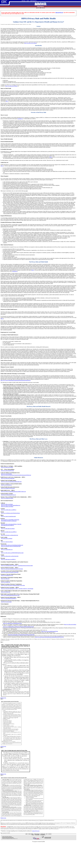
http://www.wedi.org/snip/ (6, 601)
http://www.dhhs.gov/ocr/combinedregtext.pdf (12, 623)
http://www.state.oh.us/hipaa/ (7, 541)
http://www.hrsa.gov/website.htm (7, 478)
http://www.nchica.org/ (5, 591)
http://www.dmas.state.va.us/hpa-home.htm (9, 556)
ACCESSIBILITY (42, 834)
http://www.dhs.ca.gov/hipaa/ (7, 504)
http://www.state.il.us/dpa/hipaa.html (8, 516)
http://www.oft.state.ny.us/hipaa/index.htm (9, 535)
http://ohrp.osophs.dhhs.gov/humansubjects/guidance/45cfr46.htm (21, 634)
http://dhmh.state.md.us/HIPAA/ (7, 525)
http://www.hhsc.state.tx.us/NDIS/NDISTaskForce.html (12, 552)
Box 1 (7, 101)
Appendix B (14, 271)
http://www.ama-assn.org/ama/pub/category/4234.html (12, 568)
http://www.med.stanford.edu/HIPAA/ (8, 598)
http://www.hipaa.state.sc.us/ (7, 549)
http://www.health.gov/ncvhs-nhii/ (8, 488)
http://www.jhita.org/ (5, 578)
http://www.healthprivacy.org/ (7, 575)
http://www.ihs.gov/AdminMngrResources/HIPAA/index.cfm (13, 491)
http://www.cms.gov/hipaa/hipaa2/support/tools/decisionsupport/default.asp (16, 380)
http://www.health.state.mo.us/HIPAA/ (9, 531)
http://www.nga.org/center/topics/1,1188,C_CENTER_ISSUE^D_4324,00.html (17, 588)
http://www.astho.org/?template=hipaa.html (9, 572)
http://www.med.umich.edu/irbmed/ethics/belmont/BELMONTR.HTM (49, 637)
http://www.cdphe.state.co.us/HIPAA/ (8, 509)
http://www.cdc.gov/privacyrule (7, 470)
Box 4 (33, 270)
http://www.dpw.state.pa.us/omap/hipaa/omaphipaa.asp (12, 545)
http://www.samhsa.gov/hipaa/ (7, 498)
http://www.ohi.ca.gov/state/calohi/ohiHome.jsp (10, 505)
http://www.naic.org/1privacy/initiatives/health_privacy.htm (13, 585)
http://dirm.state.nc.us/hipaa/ (6, 538)
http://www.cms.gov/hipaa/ (6, 473)
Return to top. (3, 697)
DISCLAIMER (37, 834)
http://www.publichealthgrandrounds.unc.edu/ (10, 595)
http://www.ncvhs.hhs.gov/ (6, 484)
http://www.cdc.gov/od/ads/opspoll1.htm (50, 631)
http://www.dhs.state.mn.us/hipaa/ (8, 528)
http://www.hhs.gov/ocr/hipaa (11, 86)
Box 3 (2, 165)
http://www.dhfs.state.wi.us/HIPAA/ (8, 559)
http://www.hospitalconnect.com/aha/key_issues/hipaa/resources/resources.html (17, 565)
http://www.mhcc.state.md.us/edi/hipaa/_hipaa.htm (11, 524)
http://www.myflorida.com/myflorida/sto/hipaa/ (10, 513)
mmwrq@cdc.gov (59, 12)
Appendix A (20, 118)
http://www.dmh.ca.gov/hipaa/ (7, 506)
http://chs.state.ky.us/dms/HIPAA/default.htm (10, 519)
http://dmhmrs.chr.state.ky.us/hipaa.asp (8, 520)
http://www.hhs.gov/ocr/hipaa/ (30, 43)
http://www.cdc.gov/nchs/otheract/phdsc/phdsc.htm (11, 481)
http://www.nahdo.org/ (5, 582)
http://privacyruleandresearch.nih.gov (8, 494)
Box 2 (51, 157)
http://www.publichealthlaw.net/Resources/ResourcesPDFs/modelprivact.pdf (18, 626)
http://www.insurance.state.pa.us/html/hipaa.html (11, 546)
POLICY (33, 834)
